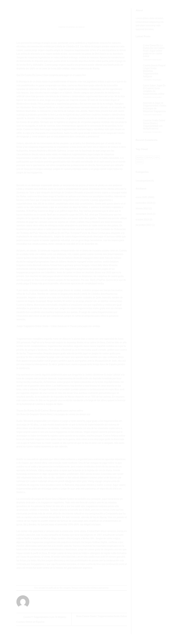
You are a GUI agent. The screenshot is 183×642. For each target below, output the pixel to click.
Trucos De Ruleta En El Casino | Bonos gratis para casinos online (49, 410)
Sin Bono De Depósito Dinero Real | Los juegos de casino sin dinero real (53, 414)
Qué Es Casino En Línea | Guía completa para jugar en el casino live (51, 75)
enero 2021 (141, 197)
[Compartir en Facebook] (61, 577)
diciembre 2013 (143, 225)
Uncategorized (143, 181)
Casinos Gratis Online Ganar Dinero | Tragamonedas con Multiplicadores (154, 124)
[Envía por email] (71, 577)
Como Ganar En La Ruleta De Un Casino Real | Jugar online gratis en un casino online (154, 51)
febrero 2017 (142, 208)
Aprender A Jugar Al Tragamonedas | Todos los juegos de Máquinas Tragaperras (154, 107)
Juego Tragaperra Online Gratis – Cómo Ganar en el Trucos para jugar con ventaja (58, 326)
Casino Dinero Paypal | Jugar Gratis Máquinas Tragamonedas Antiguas (154, 71)
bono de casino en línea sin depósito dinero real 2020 (84, 272)
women (139, 162)
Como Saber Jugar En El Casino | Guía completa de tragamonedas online (154, 89)
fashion (149, 157)
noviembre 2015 (144, 214)
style (157, 157)
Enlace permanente (100, 588)
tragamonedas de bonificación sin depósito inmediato (85, 378)
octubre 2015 (142, 219)
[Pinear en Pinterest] (77, 577)
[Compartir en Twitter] (66, 577)
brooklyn (140, 157)
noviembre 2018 (144, 203)
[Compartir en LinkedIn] (82, 577)
